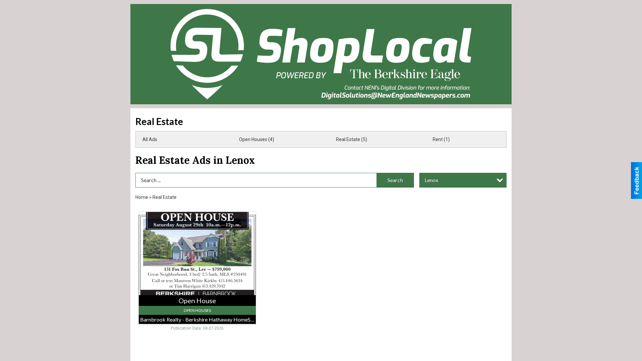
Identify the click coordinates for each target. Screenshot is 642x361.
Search (395, 180)
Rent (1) (441, 139)
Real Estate (164, 197)
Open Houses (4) (256, 139)
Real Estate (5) (351, 139)
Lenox (431, 180)
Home (141, 197)
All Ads (149, 139)
